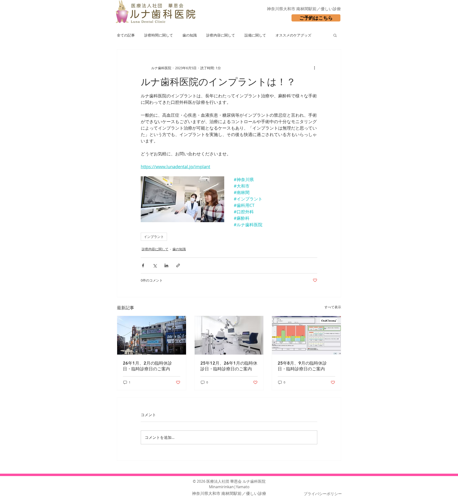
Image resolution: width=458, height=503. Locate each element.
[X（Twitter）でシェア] (154, 265)
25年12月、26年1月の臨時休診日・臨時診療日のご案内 (228, 366)
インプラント (154, 236)
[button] (335, 35)
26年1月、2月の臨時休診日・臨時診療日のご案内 (147, 366)
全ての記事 (126, 35)
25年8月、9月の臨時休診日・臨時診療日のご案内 (302, 366)
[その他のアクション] (314, 68)
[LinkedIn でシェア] (166, 265)
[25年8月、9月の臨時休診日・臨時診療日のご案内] (306, 335)
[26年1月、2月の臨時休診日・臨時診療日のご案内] (151, 335)
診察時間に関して (158, 35)
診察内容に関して (220, 35)
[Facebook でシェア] (143, 265)
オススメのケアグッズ (293, 35)
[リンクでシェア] (178, 265)
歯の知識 (189, 35)
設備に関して (255, 35)
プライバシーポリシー (323, 493)
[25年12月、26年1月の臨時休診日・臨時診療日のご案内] (229, 335)
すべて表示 (332, 307)
